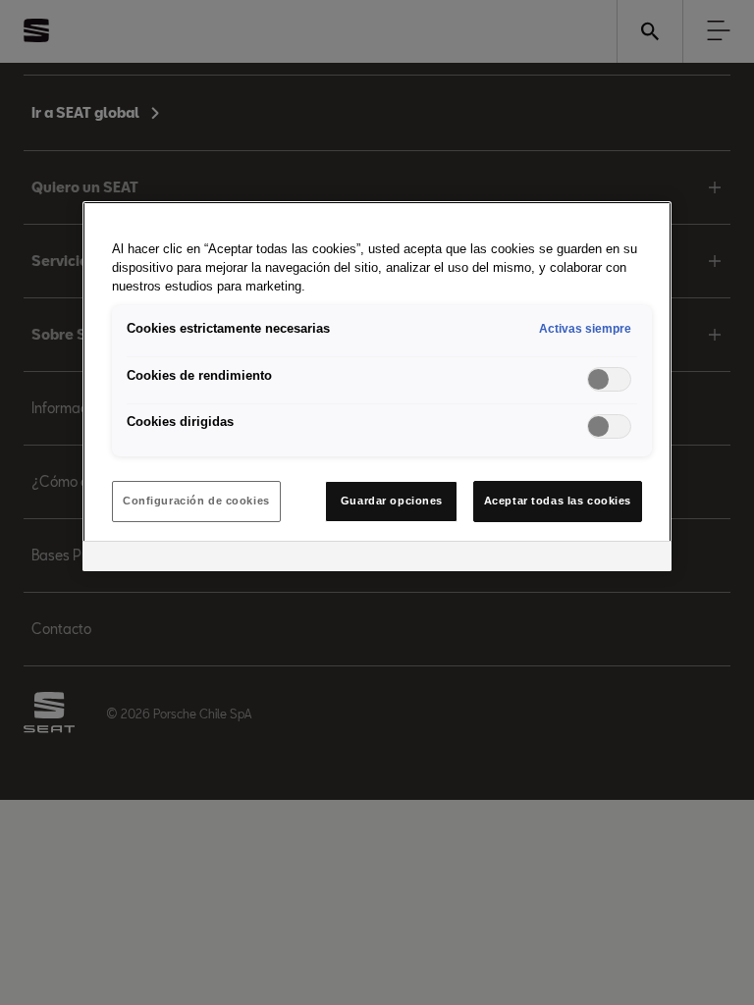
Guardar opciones (392, 500)
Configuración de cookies (196, 500)
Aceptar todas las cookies (557, 500)
